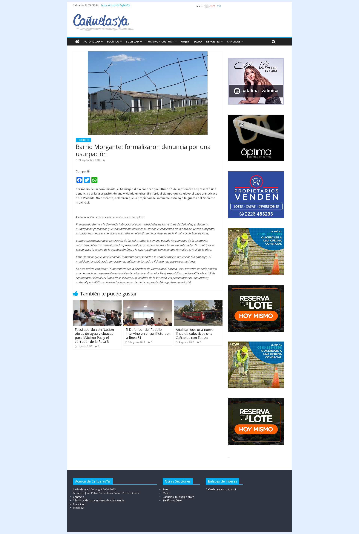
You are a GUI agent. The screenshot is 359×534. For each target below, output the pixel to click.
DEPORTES (213, 41)
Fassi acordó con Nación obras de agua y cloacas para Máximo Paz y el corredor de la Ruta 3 (94, 335)
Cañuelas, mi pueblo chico (178, 497)
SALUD (198, 41)
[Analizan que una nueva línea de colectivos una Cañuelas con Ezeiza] (198, 302)
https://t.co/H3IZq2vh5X (115, 5)
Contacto (78, 497)
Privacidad (79, 504)
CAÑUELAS (233, 41)
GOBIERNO (83, 140)
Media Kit (78, 507)
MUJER (185, 41)
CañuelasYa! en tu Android (221, 489)
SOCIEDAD (132, 41)
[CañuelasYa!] (103, 16)
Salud (166, 489)
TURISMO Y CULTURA (159, 41)
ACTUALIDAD (92, 41)
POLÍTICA (113, 41)
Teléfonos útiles (172, 500)
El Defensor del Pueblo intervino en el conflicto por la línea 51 (147, 333)
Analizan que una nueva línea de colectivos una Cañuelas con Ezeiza (195, 333)
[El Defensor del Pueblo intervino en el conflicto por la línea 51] (147, 302)
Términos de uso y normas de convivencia (98, 500)
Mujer (166, 493)
